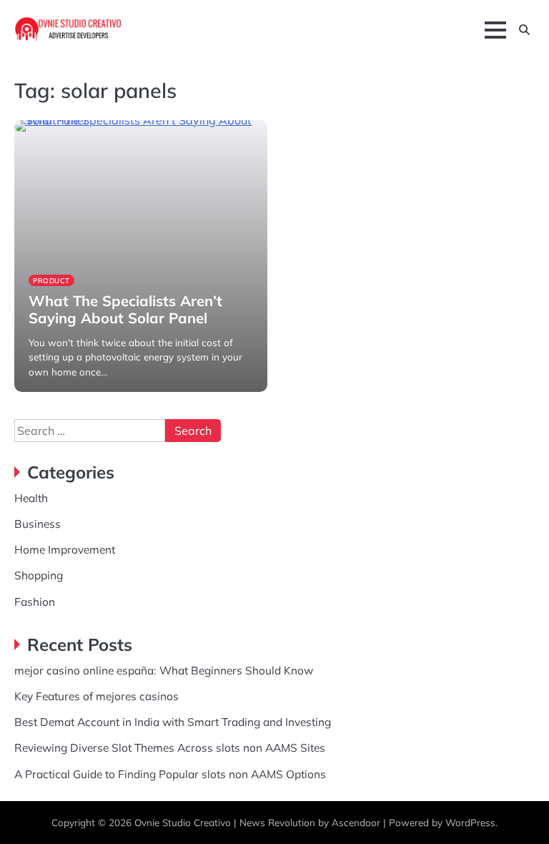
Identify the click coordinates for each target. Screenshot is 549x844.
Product (51, 280)
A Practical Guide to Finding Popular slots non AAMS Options (170, 774)
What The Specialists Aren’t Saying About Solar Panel (125, 309)
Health (31, 498)
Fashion (34, 601)
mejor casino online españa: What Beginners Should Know (163, 670)
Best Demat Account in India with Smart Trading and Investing (172, 722)
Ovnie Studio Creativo (182, 822)
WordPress (470, 822)
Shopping (38, 575)
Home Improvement (64, 549)
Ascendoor (356, 822)
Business (37, 523)
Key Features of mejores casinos (96, 696)
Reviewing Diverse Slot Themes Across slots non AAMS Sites (169, 747)
